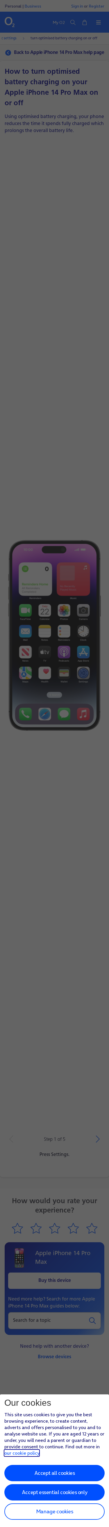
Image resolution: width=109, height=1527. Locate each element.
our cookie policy (21, 1453)
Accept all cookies (54, 1473)
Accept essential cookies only (54, 1492)
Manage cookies (54, 1511)
